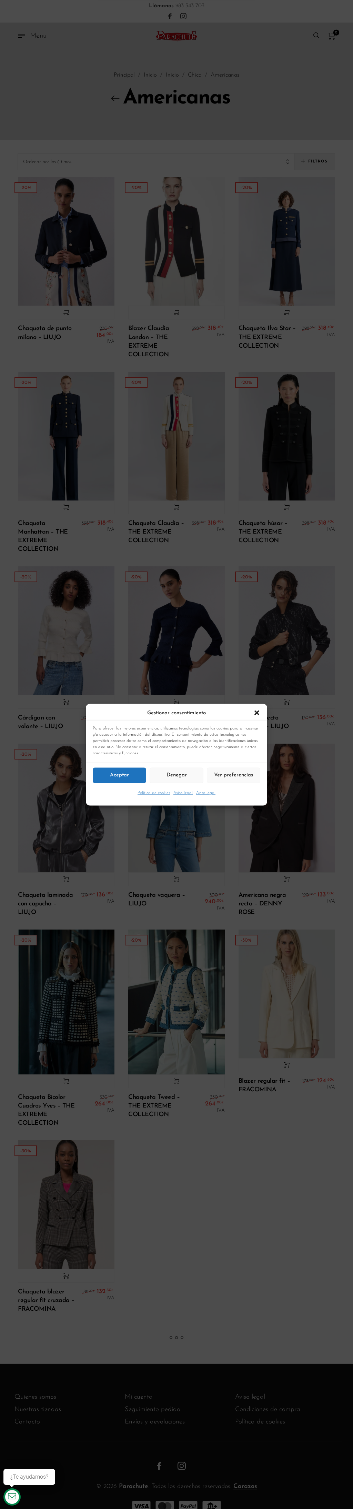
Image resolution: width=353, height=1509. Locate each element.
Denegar (177, 775)
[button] (256, 712)
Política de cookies (154, 793)
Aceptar (119, 775)
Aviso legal (183, 793)
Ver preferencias (233, 775)
